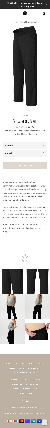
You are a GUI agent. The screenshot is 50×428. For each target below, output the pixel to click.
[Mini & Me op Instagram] (27, 400)
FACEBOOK (35, 380)
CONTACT (14, 380)
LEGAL (24, 380)
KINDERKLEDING (25, 393)
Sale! (12, 368)
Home (15, 22)
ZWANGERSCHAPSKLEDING (25, 389)
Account (20, 364)
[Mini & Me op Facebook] (23, 400)
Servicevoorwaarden (29, 368)
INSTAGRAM (17, 384)
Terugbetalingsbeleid (25, 373)
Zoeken (9, 364)
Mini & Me (33, 407)
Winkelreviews (36, 364)
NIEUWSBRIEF (32, 384)
